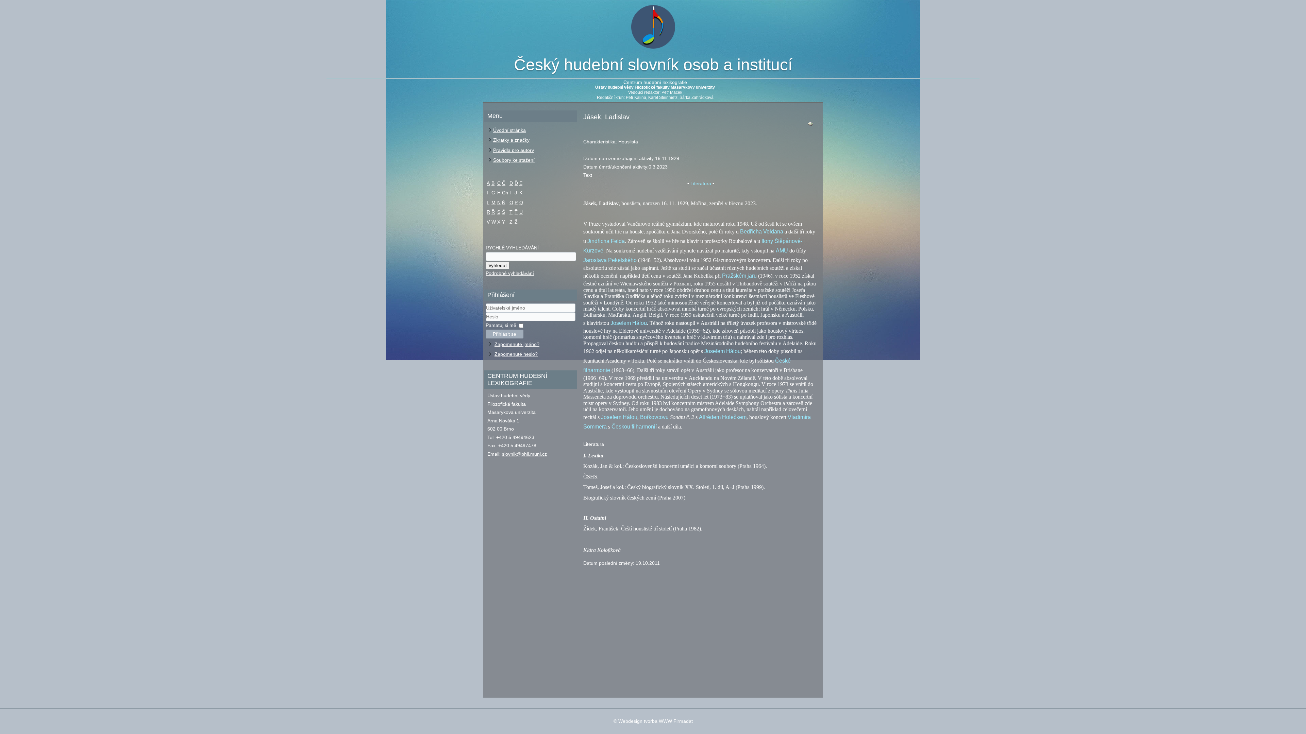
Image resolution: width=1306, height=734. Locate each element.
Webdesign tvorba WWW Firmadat (655, 721)
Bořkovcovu (654, 417)
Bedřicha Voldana (761, 231)
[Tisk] (810, 125)
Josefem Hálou (628, 323)
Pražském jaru (739, 276)
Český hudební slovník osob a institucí (653, 65)
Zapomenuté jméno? (517, 344)
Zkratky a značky (511, 140)
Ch (505, 192)
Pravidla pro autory (513, 150)
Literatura (700, 183)
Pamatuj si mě (501, 325)
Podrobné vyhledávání (510, 273)
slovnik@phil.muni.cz (524, 454)
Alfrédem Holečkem (723, 417)
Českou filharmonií (634, 427)
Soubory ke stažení (514, 160)
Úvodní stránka (509, 130)
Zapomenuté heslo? (516, 354)
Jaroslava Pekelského (610, 260)
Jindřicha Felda (606, 241)
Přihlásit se (504, 334)
